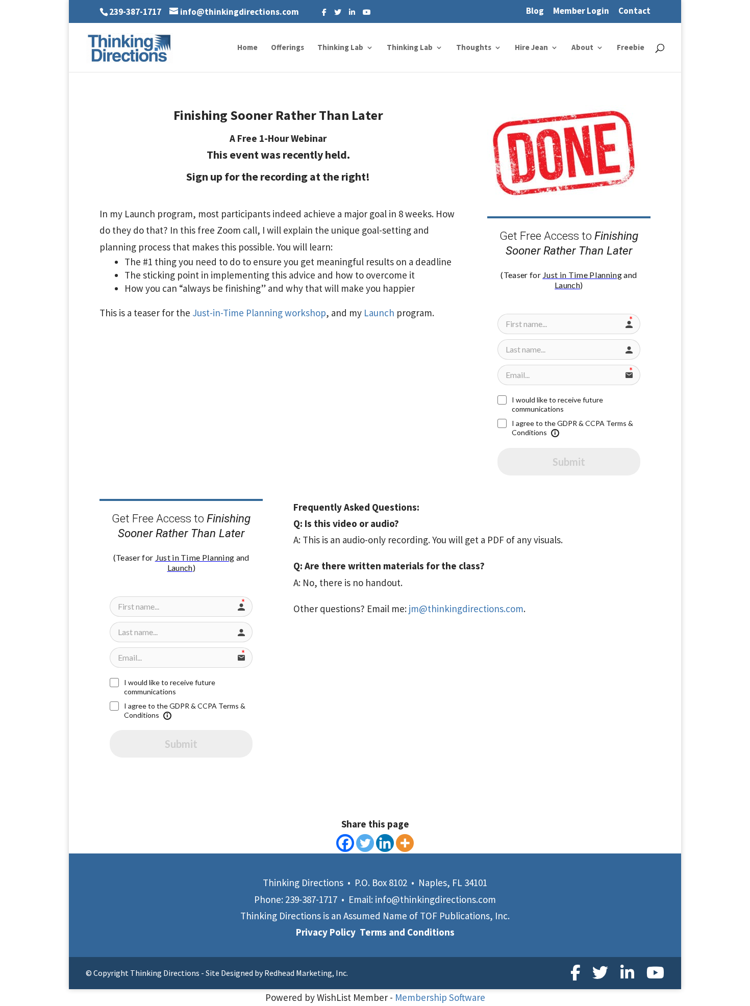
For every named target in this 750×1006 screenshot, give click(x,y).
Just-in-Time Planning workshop (258, 313)
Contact (634, 11)
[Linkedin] (385, 843)
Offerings (287, 48)
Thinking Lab (340, 48)
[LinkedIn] (352, 12)
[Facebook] (324, 12)
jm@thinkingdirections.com (466, 608)
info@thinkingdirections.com (435, 899)
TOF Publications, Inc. (465, 916)
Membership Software (440, 997)
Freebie (630, 48)
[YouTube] (367, 12)
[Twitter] (337, 12)
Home (247, 48)
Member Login (581, 11)
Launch (379, 313)
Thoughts (473, 48)
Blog (535, 11)
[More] (405, 843)
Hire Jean (531, 48)
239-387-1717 (135, 11)
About (582, 48)
